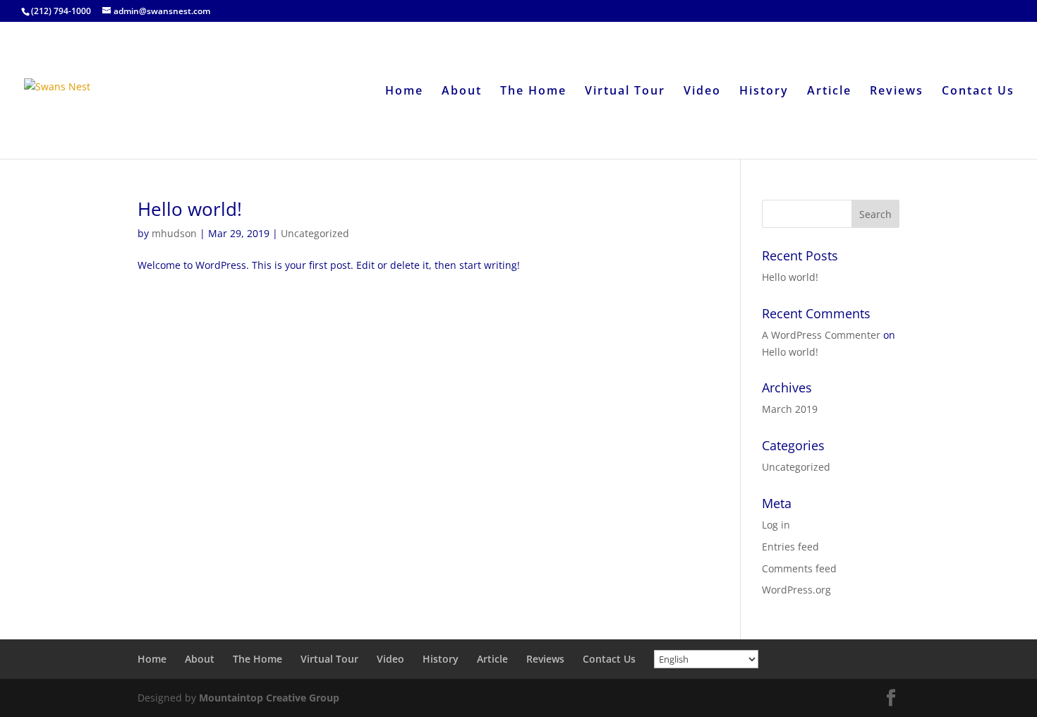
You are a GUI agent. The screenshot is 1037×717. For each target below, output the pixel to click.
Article (829, 91)
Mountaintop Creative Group (269, 697)
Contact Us (978, 91)
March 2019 (790, 409)
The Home (533, 91)
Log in (776, 524)
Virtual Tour (625, 91)
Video (702, 91)
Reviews (896, 91)
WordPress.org (796, 589)
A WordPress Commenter (821, 335)
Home (404, 91)
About (462, 91)
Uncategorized (315, 233)
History (764, 91)
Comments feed (799, 568)
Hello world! (190, 209)
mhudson (174, 233)
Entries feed (790, 546)
